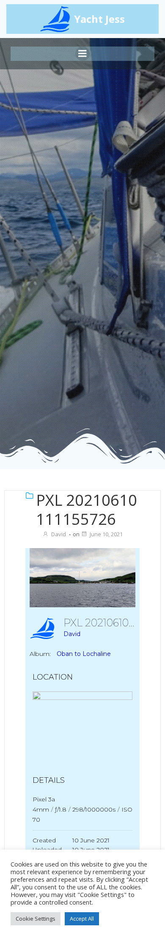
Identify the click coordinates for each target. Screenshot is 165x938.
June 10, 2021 (106, 534)
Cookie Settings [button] (35, 918)
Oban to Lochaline (84, 654)
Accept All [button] (82, 918)
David (58, 534)
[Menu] (82, 54)
